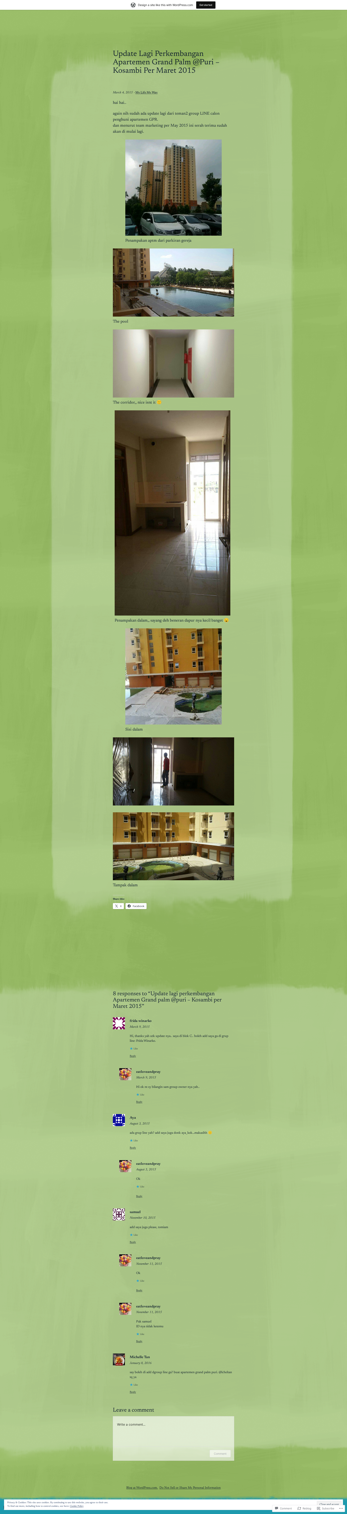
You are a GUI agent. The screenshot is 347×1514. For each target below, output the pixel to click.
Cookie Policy (77, 1506)
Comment (220, 1453)
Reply (133, 1056)
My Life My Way (146, 92)
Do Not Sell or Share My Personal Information (190, 1487)
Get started (205, 4)
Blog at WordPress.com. (142, 1487)
